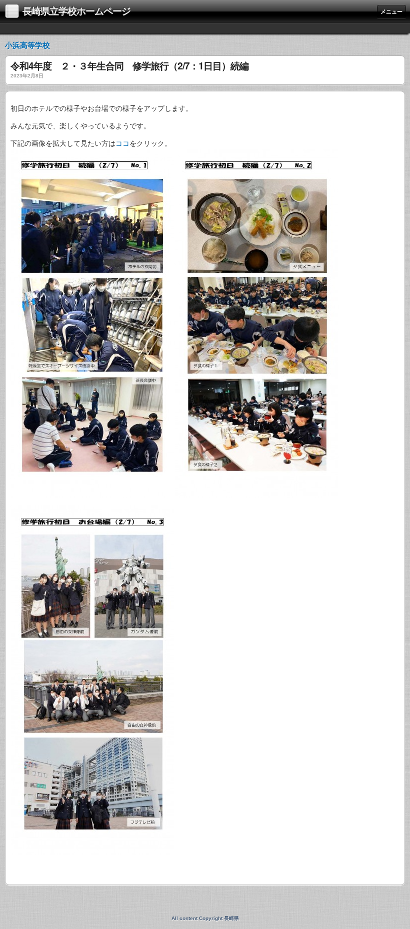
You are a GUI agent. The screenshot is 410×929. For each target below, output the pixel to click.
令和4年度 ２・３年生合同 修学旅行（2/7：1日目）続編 (129, 66)
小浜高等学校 (27, 45)
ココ (123, 143)
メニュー (391, 11)
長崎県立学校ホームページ (76, 11)
